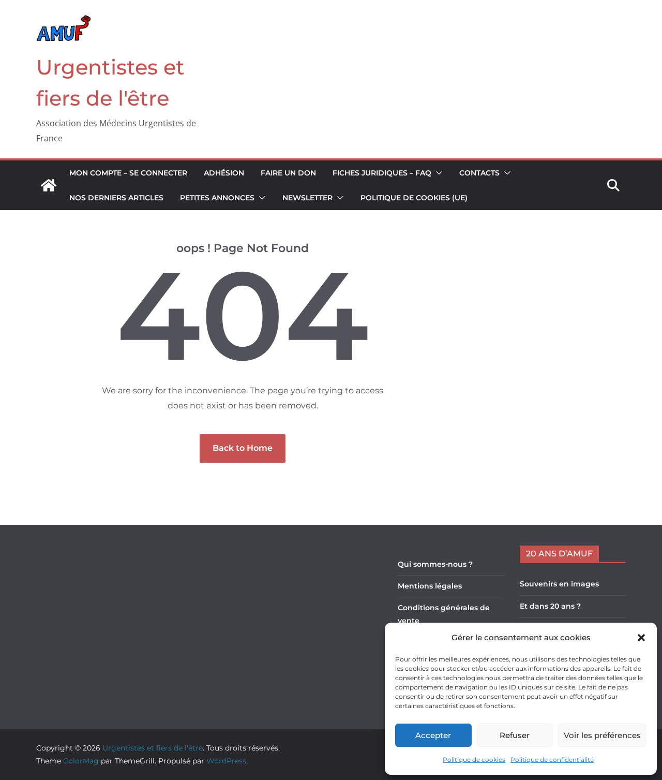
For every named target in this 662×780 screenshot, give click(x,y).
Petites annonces (217, 197)
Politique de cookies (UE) (414, 197)
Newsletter (307, 197)
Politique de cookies (474, 759)
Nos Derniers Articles (116, 197)
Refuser (515, 735)
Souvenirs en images (559, 583)
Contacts (479, 173)
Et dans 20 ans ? (550, 606)
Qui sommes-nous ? (435, 564)
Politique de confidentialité (552, 759)
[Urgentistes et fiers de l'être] (48, 185)
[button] (641, 637)
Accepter (433, 735)
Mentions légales (430, 586)
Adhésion (224, 173)
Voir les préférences (602, 735)
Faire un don (288, 173)
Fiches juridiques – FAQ (382, 173)
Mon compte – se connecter (128, 173)
